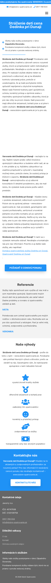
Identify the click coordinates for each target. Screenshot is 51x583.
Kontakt (5, 540)
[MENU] (47, 13)
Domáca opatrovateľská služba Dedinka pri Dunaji (25, 251)
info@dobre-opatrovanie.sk (20, 7)
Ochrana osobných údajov (13, 544)
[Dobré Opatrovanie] (9, 13)
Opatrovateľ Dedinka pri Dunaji (16, 254)
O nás (4, 536)
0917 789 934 (41, 7)
